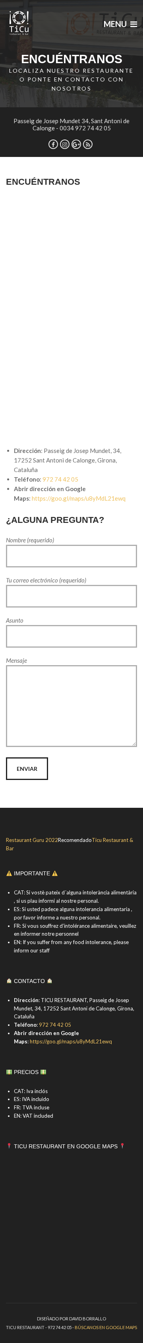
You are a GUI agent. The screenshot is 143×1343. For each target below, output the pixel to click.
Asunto (14, 620)
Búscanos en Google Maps (106, 1327)
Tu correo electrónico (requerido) (46, 580)
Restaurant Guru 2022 (32, 840)
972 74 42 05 (60, 479)
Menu (116, 24)
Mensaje (16, 660)
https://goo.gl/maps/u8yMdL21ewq (79, 498)
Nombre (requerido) (30, 540)
